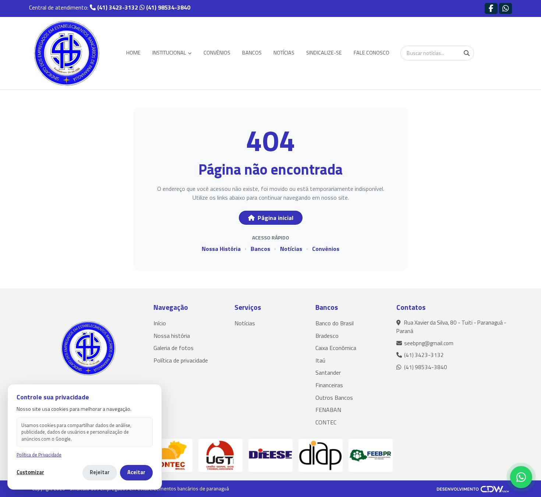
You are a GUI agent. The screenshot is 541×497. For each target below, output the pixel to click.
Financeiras (329, 385)
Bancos (260, 248)
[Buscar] (466, 53)
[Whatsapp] (505, 8)
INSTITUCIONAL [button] (169, 53)
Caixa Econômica (335, 347)
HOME (133, 53)
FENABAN (328, 409)
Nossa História (221, 248)
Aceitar (136, 472)
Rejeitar (100, 472)
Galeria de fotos (173, 347)
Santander (328, 372)
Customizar (30, 472)
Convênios (325, 248)
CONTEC (325, 422)
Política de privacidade (180, 360)
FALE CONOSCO (371, 53)
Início (159, 323)
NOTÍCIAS (283, 53)
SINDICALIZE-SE (324, 53)
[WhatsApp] (521, 477)
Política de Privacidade (39, 454)
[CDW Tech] (473, 488)
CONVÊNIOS (217, 53)
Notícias (291, 248)
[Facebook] (491, 8)
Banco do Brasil (334, 323)
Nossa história (171, 335)
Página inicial (274, 217)
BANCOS (252, 53)
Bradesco (327, 335)
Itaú (320, 360)
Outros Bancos (334, 397)
